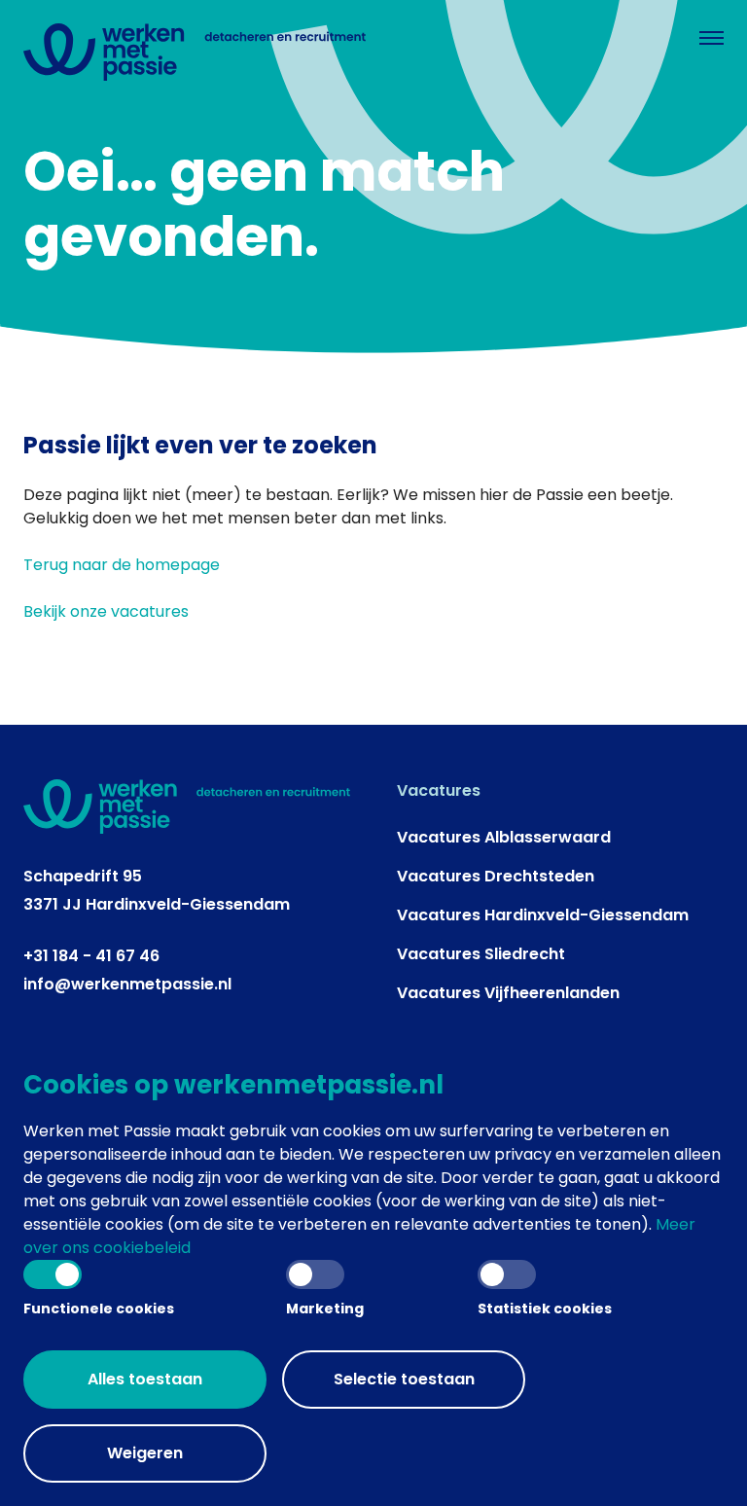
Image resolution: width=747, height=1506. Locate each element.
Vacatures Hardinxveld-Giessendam (543, 915)
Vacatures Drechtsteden (495, 876)
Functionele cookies (98, 1308)
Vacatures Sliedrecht (481, 954)
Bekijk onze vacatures (106, 611)
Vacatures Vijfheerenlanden (508, 993)
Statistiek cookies (545, 1308)
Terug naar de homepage (121, 565)
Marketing (325, 1308)
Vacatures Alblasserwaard (504, 837)
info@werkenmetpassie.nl (127, 984)
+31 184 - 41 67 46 (91, 956)
